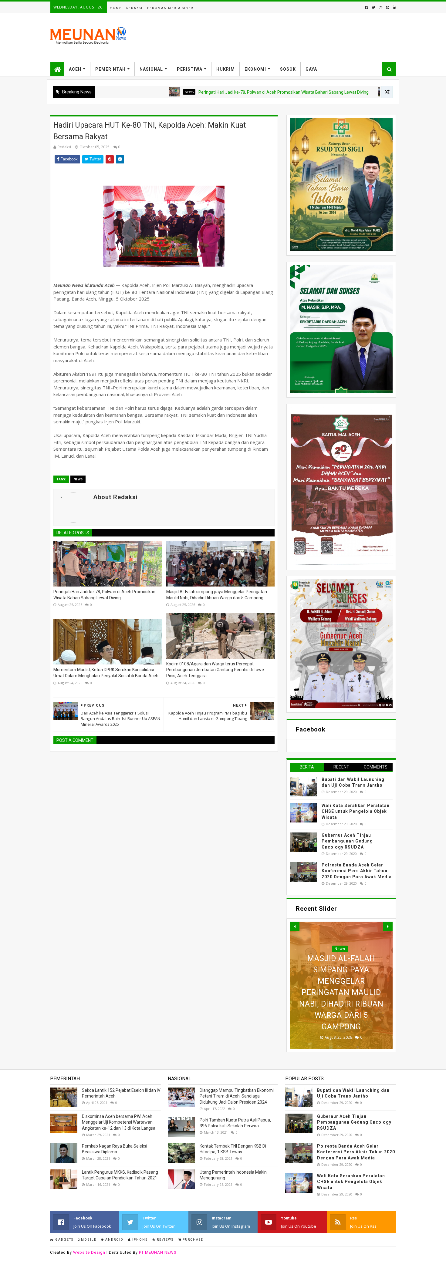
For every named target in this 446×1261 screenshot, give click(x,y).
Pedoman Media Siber (170, 8)
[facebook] (366, 7)
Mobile (88, 1239)
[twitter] (373, 7)
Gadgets (63, 1239)
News (140, 92)
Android (113, 1239)
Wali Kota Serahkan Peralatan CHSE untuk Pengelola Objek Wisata (356, 811)
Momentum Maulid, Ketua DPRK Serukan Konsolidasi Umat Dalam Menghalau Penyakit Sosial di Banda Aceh (105, 672)
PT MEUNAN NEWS (158, 1252)
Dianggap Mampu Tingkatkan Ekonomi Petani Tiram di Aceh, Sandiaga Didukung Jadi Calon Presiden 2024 (237, 1096)
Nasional (151, 69)
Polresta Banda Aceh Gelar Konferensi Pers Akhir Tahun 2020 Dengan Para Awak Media (357, 871)
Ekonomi (255, 69)
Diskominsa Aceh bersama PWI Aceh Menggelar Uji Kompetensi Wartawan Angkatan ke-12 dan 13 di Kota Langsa (118, 1122)
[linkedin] (394, 7)
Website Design (89, 1252)
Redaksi (134, 8)
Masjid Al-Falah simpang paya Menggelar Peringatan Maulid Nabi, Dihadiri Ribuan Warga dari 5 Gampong (216, 594)
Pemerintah (110, 69)
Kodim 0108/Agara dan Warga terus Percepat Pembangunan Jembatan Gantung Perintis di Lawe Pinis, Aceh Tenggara (215, 669)
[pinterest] (387, 7)
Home (116, 8)
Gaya (311, 69)
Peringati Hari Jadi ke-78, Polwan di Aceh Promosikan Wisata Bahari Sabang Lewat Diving (235, 92)
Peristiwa (189, 69)
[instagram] (380, 7)
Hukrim (225, 69)
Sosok (288, 69)
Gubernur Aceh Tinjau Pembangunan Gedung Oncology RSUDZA (347, 841)
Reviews (165, 1239)
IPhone (139, 1239)
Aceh (75, 69)
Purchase (192, 1239)
